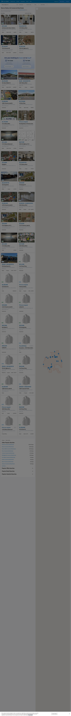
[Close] (69, 714)
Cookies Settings (54, 713)
